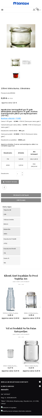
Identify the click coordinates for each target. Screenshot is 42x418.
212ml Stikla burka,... (10, 366)
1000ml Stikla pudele (10, 313)
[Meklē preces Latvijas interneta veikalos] (16, 411)
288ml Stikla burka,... (31, 313)
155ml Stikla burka (31, 366)
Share (4, 187)
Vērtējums (21, 200)
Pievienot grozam (10, 182)
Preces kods (5, 93)
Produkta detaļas (21, 195)
